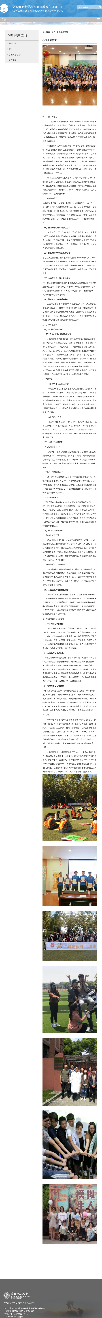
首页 (54, 31)
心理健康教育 (62, 31)
